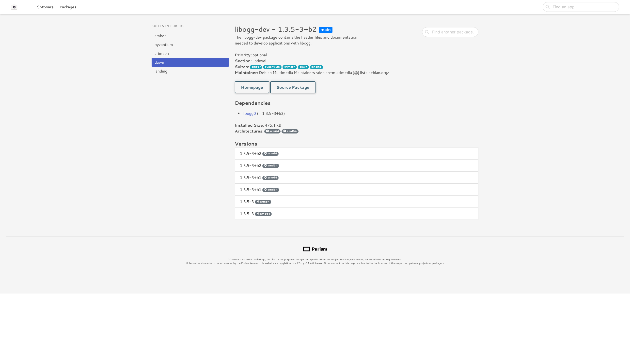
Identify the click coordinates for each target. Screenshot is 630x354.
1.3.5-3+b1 (258, 177)
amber (160, 35)
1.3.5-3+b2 (258, 153)
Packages (68, 7)
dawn (159, 62)
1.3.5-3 (255, 201)
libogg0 (249, 113)
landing (161, 71)
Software (45, 7)
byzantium (164, 44)
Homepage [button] (252, 87)
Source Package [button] (292, 87)
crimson (162, 53)
